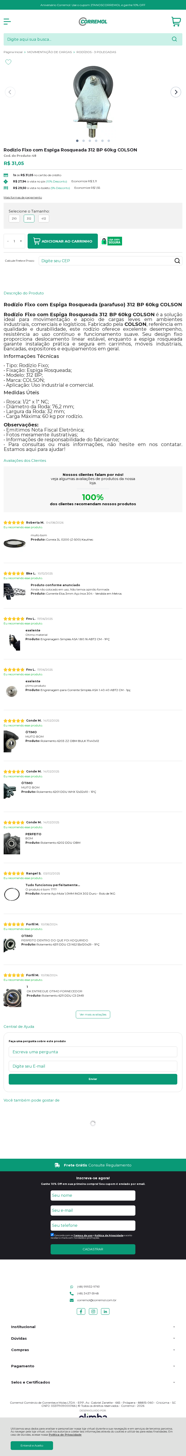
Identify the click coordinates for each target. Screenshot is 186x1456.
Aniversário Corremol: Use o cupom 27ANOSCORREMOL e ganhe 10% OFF (92, 5)
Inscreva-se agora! (93, 1178)
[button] (77, 141)
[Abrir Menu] (7, 21)
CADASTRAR (93, 1249)
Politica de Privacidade (109, 1235)
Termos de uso (83, 1235)
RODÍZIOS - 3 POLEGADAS (96, 52)
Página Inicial (13, 52)
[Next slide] (175, 92)
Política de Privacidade (65, 1434)
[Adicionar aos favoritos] (8, 62)
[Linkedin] (105, 1314)
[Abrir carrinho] (176, 22)
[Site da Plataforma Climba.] (93, 1416)
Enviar (93, 1079)
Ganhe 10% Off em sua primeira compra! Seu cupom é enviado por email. (93, 1184)
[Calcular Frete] (177, 260)
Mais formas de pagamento (23, 197)
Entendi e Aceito (32, 1445)
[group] (93, 1165)
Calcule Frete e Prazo (19, 260)
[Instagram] (93, 1314)
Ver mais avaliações (93, 1014)
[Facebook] (81, 1314)
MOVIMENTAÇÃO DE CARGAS (49, 52)
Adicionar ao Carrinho (67, 241)
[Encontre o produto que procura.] (174, 39)
